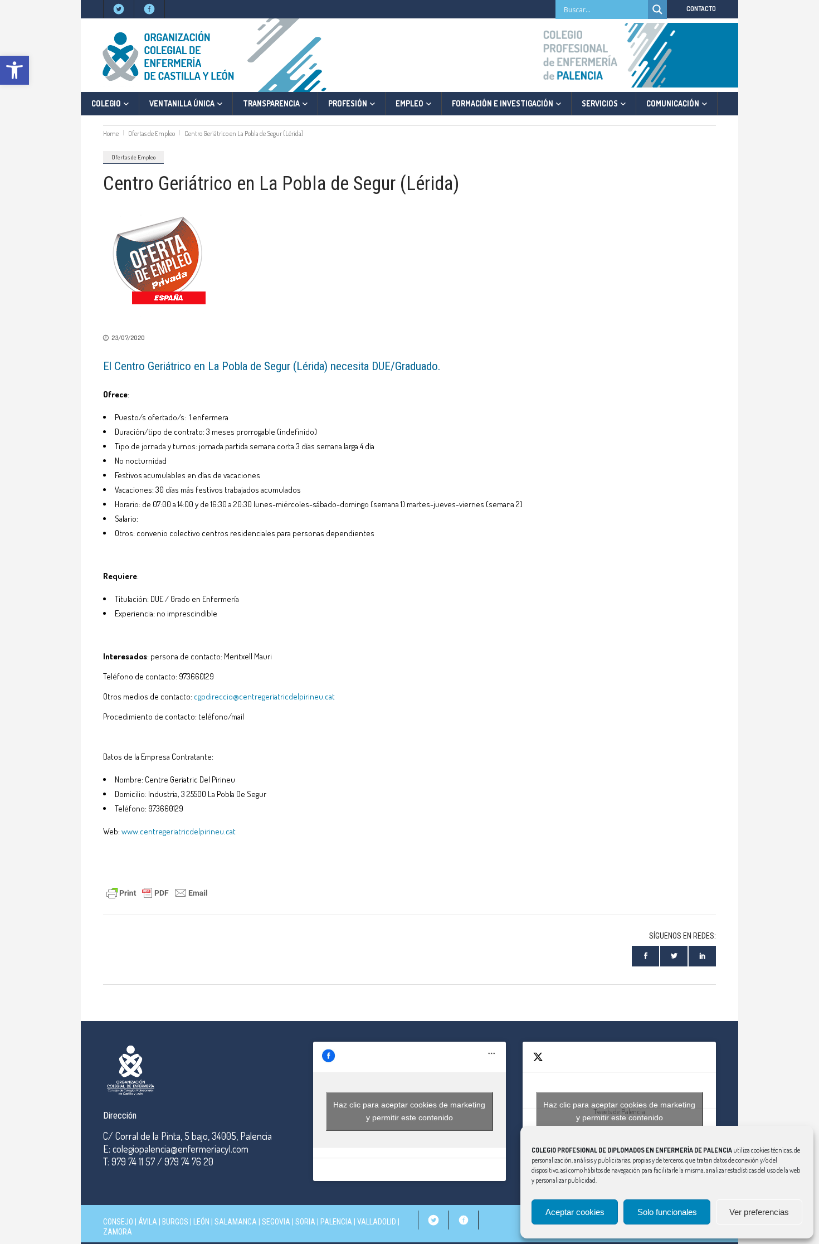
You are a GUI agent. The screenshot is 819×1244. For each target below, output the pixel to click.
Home (111, 133)
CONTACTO (701, 8)
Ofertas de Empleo (151, 133)
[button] (14, 70)
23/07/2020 (128, 338)
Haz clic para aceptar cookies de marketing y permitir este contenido (409, 1111)
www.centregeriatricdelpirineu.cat (178, 831)
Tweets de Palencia (619, 1111)
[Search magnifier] (657, 9)
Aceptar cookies (574, 1212)
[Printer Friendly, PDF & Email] (157, 892)
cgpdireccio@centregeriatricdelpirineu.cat (264, 696)
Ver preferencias (759, 1212)
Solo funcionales (667, 1212)
